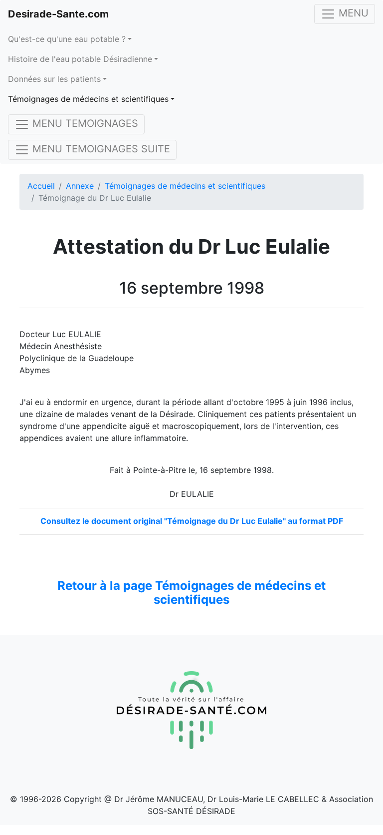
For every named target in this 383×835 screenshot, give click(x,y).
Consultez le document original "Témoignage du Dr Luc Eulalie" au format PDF (191, 521)
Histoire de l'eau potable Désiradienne (80, 59)
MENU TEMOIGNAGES (83, 123)
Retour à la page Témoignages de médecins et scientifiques (191, 592)
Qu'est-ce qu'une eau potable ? (67, 39)
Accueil (41, 186)
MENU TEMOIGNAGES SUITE (99, 149)
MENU (352, 13)
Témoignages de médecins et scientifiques (88, 99)
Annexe (80, 186)
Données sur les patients (54, 79)
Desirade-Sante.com (58, 14)
